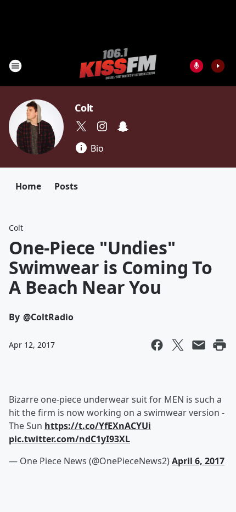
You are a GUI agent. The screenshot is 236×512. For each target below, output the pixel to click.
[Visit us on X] (81, 126)
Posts (66, 186)
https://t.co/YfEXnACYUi (97, 426)
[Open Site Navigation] (15, 66)
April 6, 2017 (198, 461)
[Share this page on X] (178, 345)
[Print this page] (219, 345)
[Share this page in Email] (198, 345)
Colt (84, 107)
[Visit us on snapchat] (123, 126)
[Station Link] (118, 66)
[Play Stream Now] (217, 66)
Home (28, 186)
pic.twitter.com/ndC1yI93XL (69, 439)
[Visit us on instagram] (102, 126)
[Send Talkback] (196, 66)
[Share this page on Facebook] (157, 345)
